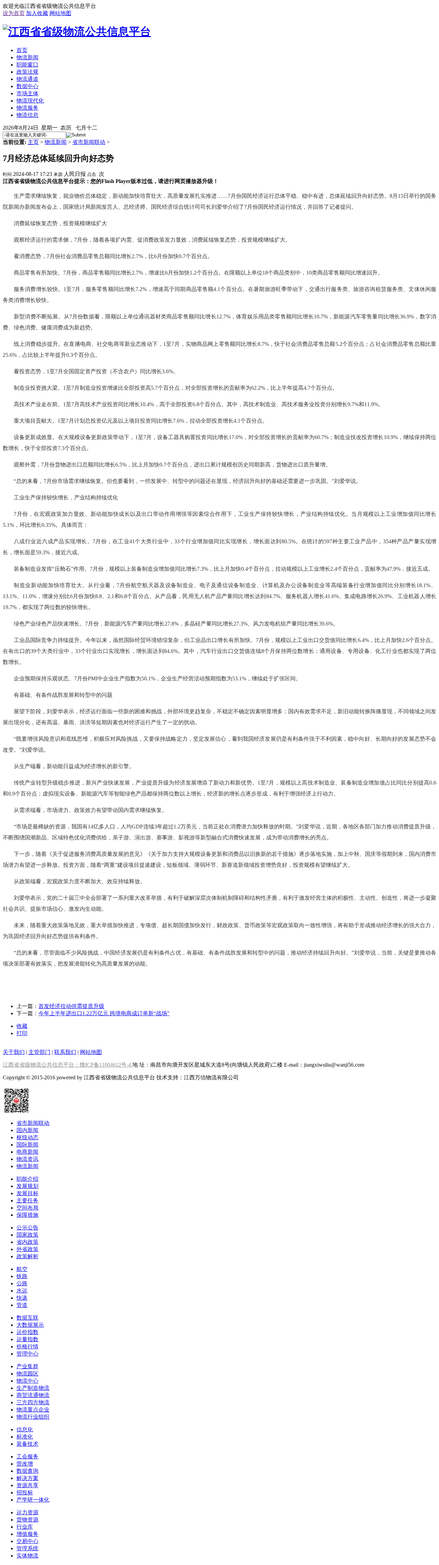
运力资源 (27, 1512)
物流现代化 (30, 101)
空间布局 (27, 1208)
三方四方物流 (32, 1402)
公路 (21, 1283)
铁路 (21, 1276)
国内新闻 (27, 1130)
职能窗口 (27, 65)
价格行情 (27, 1346)
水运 (21, 1291)
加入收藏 (37, 13)
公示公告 (27, 1227)
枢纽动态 (27, 1137)
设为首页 (14, 13)
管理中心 (27, 1354)
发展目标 (27, 1193)
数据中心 (27, 86)
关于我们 (14, 1052)
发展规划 (27, 1186)
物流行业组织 (32, 1417)
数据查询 (27, 1471)
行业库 (24, 1527)
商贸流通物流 (32, 1395)
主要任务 (27, 1200)
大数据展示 (30, 1325)
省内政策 (27, 1242)
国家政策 (27, 1235)
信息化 (24, 1429)
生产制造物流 (32, 1388)
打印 (21, 1033)
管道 (21, 1305)
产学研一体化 (32, 1500)
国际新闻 (27, 1145)
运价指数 (27, 1332)
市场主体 (27, 93)
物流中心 (27, 1381)
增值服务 (27, 1534)
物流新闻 (27, 57)
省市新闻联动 (88, 142)
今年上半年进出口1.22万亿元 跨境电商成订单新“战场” (103, 1013)
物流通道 (27, 79)
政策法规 (27, 72)
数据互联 (27, 1318)
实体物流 (27, 1555)
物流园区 (27, 1373)
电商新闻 (27, 1152)
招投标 (24, 1492)
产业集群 (27, 1366)
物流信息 (27, 115)
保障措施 (27, 1215)
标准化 (24, 1437)
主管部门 (39, 1052)
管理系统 (27, 1548)
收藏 (21, 1026)
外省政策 (27, 1249)
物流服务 (27, 108)
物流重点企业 (32, 1409)
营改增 (24, 1464)
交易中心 (27, 1541)
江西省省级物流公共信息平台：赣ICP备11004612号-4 (67, 1065)
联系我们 (65, 1052)
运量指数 (27, 1339)
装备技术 (27, 1444)
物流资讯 (27, 1159)
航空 (21, 1269)
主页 (33, 142)
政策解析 (27, 1256)
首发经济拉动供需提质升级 (71, 1006)
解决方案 (27, 1478)
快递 (21, 1298)
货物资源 (27, 1519)
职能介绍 (27, 1179)
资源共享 (27, 1485)
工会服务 (27, 1456)
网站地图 (60, 13)
